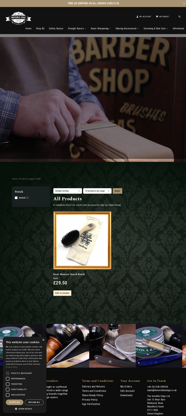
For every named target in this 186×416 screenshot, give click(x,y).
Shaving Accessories (126, 28)
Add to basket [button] (62, 293)
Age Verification (91, 404)
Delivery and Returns (93, 386)
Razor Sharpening (100, 28)
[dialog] (24, 375)
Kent (55, 278)
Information (178, 28)
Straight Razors (76, 28)
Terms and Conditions (94, 390)
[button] (25, 408)
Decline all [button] (34, 402)
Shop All (40, 28)
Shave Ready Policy (92, 395)
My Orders (126, 386)
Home (28, 28)
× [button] (43, 340)
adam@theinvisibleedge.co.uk (162, 390)
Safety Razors (56, 28)
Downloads (126, 395)
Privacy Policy (90, 399)
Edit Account (127, 390)
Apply (117, 190)
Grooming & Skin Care (155, 28)
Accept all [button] (14, 402)
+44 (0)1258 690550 (157, 386)
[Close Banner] (184, 3)
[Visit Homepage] (18, 23)
